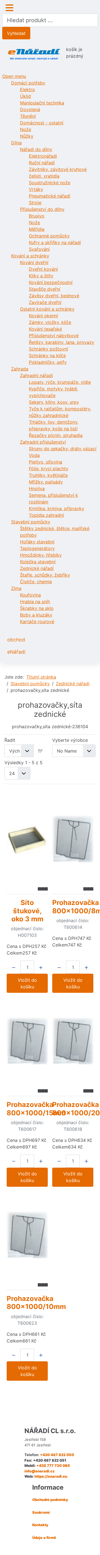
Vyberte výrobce (70, 740)
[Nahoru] (90, 1545)
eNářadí (16, 652)
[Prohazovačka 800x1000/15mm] (27, 1041)
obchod (16, 640)
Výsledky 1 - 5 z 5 (23, 762)
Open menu (14, 76)
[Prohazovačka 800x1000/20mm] (72, 1041)
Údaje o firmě (44, 1537)
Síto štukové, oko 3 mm (27, 910)
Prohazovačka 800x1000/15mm (36, 1108)
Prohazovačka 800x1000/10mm (36, 1302)
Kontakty (40, 1525)
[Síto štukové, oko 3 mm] (27, 839)
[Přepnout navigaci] (9, 8)
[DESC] (40, 751)
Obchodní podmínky (50, 1499)
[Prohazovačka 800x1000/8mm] (72, 839)
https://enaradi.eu (50, 1476)
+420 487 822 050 (57, 1454)
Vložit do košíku (27, 983)
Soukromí (41, 1512)
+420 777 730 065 (53, 1465)
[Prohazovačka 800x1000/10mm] (27, 1235)
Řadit (9, 740)
